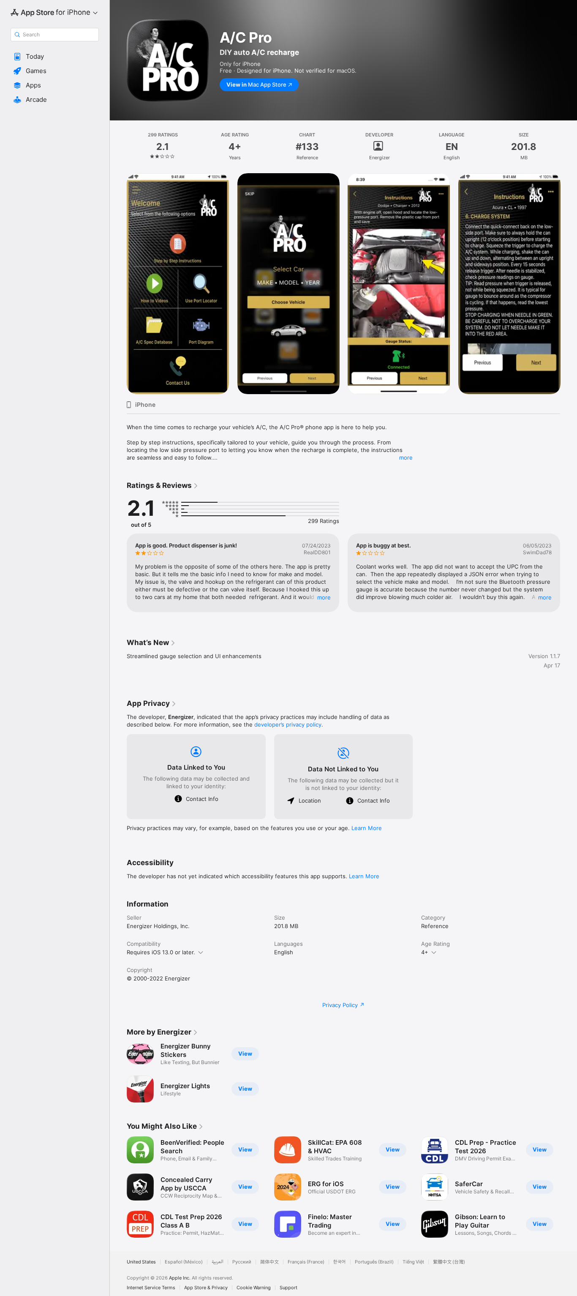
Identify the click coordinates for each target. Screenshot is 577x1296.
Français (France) (306, 1262)
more (406, 457)
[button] (54, 56)
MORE (324, 597)
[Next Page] (568, 283)
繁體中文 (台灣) (449, 1262)
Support (288, 1287)
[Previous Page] (118, 283)
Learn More (366, 828)
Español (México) (184, 1262)
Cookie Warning (254, 1287)
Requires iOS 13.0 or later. (161, 952)
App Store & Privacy (206, 1287)
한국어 (339, 1262)
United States (141, 1262)
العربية (217, 1262)
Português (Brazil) (374, 1262)
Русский (241, 1262)
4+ (424, 952)
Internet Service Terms (151, 1287)
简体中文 (269, 1262)
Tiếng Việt (413, 1262)
